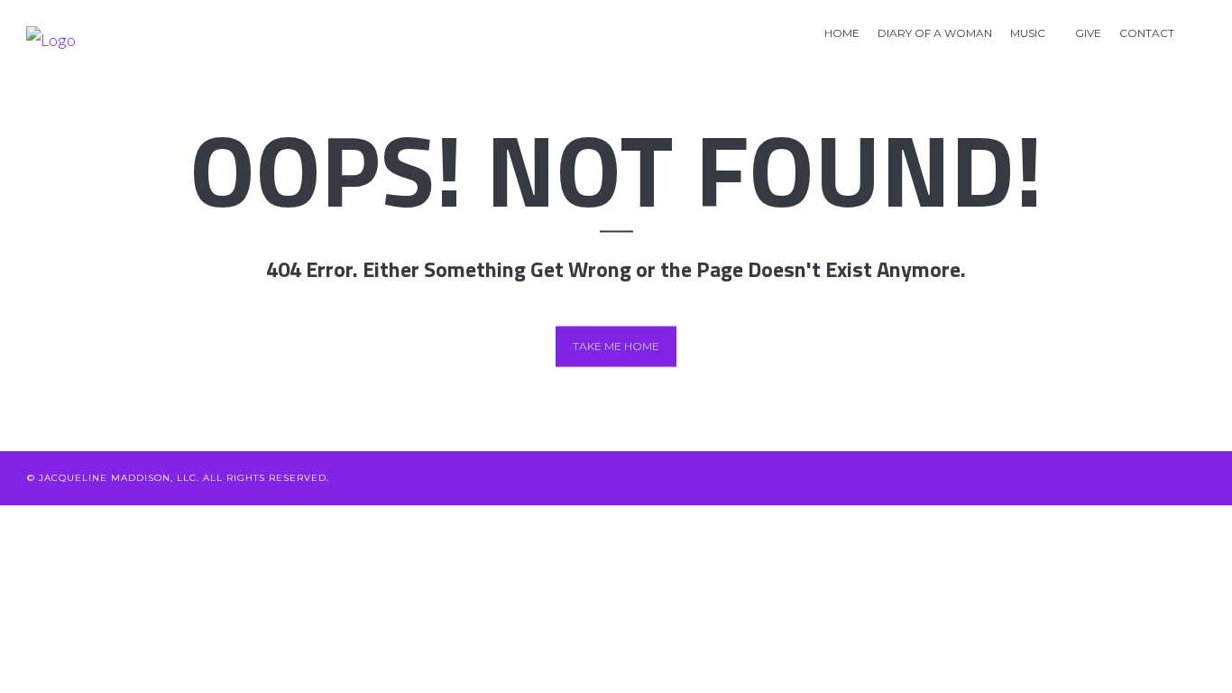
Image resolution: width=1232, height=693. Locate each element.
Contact (1146, 33)
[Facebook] (1049, 478)
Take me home (616, 346)
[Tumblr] (1198, 478)
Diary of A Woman (935, 33)
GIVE (1088, 33)
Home (842, 33)
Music (1027, 33)
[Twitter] (1019, 478)
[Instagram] (1168, 478)
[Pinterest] (1138, 478)
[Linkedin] (1079, 478)
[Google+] (1109, 478)
